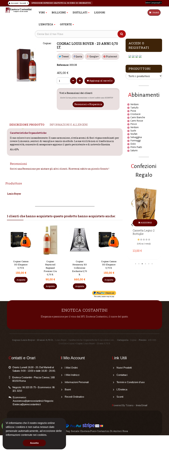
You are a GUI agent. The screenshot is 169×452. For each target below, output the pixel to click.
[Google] (133, 56)
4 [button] (145, 264)
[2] (145, 239)
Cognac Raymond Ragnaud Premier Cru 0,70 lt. (20, 268)
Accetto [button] (34, 443)
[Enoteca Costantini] (19, 10)
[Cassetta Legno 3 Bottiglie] (148, 206)
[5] (153, 239)
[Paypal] (140, 56)
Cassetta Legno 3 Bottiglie (147, 232)
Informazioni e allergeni (69, 124)
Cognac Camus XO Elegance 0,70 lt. (79, 264)
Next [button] (155, 224)
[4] (151, 239)
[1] (143, 239)
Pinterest (111, 56)
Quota (78, 56)
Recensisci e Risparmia (88, 104)
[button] (48, 435)
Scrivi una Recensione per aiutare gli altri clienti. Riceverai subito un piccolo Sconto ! (59, 168)
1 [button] (135, 264)
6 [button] (152, 264)
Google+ (94, 56)
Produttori (140, 68)
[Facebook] (130, 56)
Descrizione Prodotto (26, 124)
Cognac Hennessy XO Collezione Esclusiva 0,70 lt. (50, 268)
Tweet (65, 56)
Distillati (63, 343)
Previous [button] (132, 224)
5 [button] (148, 264)
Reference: (63, 64)
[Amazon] (137, 56)
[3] (148, 239)
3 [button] (142, 264)
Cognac (71, 343)
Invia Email (141, 405)
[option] (148, 223)
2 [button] (138, 264)
